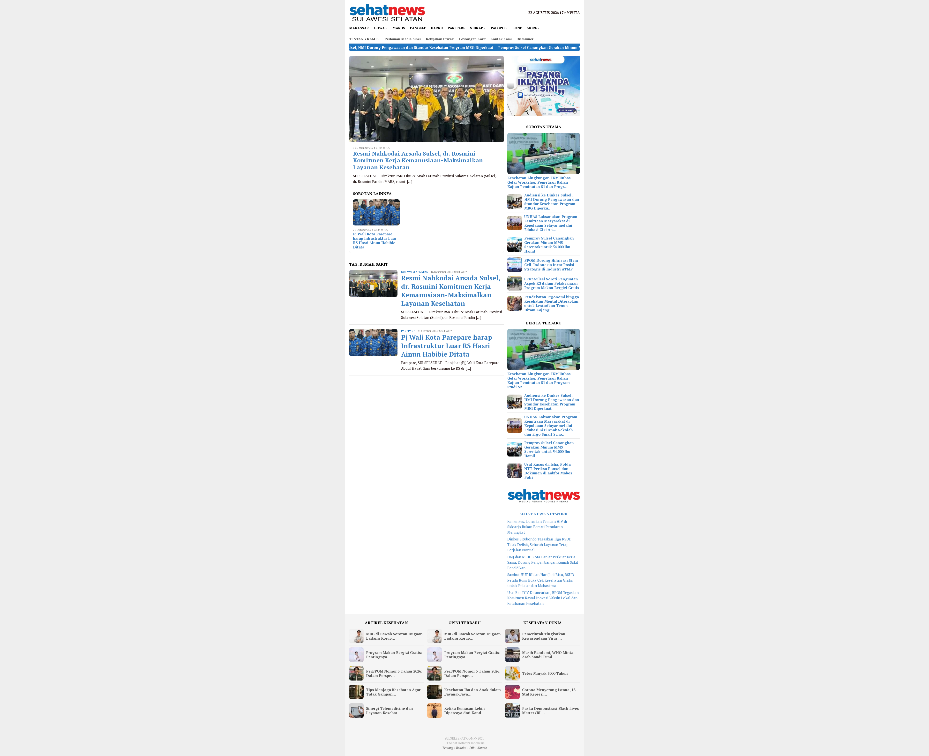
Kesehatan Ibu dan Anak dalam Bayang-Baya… (472, 692)
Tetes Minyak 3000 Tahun (545, 673)
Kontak (482, 748)
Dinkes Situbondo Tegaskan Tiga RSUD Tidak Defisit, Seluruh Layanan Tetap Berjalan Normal (539, 544)
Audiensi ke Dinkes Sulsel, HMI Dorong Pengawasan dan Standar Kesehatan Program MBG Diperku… (551, 201)
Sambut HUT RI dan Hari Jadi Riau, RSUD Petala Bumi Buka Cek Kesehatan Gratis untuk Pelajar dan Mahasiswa (540, 580)
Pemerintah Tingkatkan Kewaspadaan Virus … (543, 636)
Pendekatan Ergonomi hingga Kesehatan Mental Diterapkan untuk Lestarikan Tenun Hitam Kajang (551, 303)
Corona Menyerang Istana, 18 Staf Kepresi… (548, 692)
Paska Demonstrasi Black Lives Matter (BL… (550, 710)
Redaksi (461, 748)
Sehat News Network (543, 513)
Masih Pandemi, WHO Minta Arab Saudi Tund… (547, 654)
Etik (471, 748)
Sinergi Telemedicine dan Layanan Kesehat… (389, 710)
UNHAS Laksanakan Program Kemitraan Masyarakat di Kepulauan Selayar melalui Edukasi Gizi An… (550, 223)
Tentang (447, 748)
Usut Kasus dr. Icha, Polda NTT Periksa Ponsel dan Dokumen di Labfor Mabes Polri (548, 470)
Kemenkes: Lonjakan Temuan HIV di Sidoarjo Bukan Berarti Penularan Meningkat (537, 527)
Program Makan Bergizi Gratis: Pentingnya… (394, 654)
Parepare (408, 331)
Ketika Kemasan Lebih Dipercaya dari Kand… (464, 710)
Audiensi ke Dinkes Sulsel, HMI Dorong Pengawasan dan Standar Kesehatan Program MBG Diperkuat (551, 402)
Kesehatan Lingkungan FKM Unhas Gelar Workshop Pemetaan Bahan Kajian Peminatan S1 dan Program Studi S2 (539, 380)
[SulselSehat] (387, 12)
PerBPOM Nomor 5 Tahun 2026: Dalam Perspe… (394, 673)
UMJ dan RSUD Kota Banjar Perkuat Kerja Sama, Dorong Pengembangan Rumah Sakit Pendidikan (542, 562)
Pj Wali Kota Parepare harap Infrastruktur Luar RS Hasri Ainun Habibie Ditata (374, 240)
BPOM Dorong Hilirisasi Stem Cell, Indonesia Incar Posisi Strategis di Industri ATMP (551, 264)
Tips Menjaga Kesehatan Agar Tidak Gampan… (393, 692)
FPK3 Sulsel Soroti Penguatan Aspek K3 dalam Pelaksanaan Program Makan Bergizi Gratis (551, 283)
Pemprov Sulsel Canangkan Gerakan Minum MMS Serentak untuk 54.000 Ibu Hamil (519, 47)
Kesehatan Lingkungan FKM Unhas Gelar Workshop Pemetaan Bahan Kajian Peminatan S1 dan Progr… (539, 182)
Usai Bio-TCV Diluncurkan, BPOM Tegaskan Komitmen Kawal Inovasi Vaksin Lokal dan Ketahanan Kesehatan (543, 598)
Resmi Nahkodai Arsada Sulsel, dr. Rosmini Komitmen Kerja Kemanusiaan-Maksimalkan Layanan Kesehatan (418, 160)
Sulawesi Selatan (414, 272)
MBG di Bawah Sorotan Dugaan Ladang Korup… (394, 636)
